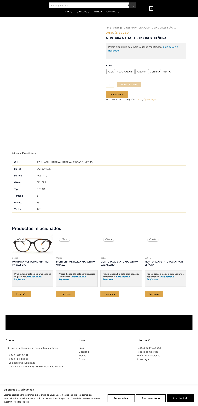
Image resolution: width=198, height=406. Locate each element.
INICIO (68, 11)
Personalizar (121, 398)
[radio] (111, 71)
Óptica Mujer (122, 32)
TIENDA (98, 11)
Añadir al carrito (129, 84)
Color (109, 65)
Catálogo (117, 27)
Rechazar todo (151, 398)
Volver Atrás (117, 94)
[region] (99, 395)
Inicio (108, 27)
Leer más (21, 294)
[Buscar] (132, 5)
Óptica (127, 27)
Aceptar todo (180, 398)
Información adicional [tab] (24, 153)
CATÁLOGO (83, 11)
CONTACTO (112, 11)
